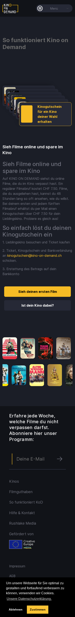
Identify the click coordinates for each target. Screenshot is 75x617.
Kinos (14, 481)
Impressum (17, 566)
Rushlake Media (22, 523)
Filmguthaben (20, 492)
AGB (12, 576)
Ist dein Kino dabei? (37, 305)
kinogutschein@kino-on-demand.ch (34, 255)
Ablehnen (15, 609)
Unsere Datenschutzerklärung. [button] (29, 599)
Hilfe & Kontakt (22, 513)
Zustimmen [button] (38, 609)
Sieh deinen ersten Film (37, 292)
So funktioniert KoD (26, 502)
